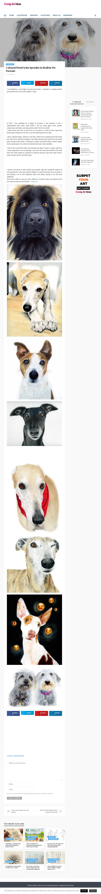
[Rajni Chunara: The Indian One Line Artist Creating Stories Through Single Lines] (55, 835)
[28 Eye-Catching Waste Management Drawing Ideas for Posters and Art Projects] (34, 835)
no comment (10, 74)
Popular (77, 102)
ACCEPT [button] (84, 890)
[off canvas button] (5, 15)
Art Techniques (32, 836)
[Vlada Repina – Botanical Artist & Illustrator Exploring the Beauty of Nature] (13, 835)
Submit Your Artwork (66, 885)
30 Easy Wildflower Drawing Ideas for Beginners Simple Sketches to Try (54, 868)
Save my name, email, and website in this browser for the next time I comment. (31, 793)
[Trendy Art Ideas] (12, 4)
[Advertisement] (34, 108)
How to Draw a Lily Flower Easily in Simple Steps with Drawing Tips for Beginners (33, 868)
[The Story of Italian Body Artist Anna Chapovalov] (76, 162)
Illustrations (53, 838)
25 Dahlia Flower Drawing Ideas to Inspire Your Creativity (13, 867)
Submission (67, 15)
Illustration (22, 15)
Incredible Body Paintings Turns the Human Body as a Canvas (87, 150)
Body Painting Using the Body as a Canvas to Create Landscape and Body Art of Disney (87, 113)
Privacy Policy (32, 885)
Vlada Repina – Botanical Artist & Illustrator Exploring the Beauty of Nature (13, 845)
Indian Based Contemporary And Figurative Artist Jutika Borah (86, 127)
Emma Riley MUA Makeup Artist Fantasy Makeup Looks (86, 139)
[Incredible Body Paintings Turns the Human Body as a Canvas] (76, 150)
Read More (93, 890)
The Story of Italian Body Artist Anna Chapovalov (87, 161)
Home (11, 15)
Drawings (10, 64)
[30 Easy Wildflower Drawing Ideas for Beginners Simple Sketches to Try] (55, 857)
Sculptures (45, 15)
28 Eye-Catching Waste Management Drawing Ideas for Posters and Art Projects (34, 845)
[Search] (95, 15)
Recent (91, 102)
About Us (56, 15)
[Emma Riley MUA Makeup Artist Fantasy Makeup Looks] (76, 139)
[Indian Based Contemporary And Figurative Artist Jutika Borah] (76, 126)
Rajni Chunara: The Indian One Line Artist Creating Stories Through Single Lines (55, 845)
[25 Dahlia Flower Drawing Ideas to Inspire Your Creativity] (13, 857)
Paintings (34, 15)
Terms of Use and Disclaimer (48, 885)
